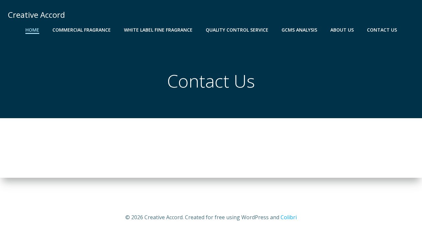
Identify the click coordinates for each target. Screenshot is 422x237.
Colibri (289, 217)
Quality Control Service (237, 30)
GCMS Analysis (299, 30)
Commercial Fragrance (81, 30)
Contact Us (382, 30)
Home (32, 30)
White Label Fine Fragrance (158, 30)
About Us (342, 30)
